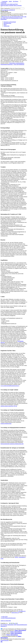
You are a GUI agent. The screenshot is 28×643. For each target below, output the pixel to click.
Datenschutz (10, 624)
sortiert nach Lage (5, 4)
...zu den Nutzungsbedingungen (8, 618)
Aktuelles (11, 5)
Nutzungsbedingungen (21, 624)
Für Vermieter (4, 624)
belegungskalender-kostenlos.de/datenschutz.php (12, 443)
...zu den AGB (4, 616)
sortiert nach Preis (13, 4)
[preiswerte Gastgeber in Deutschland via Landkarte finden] (14, 19)
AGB (14, 624)
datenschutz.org (15, 612)
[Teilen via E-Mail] (17, 623)
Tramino (4, 634)
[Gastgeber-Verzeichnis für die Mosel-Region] (8, 10)
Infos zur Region (18, 5)
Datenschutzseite (5, 640)
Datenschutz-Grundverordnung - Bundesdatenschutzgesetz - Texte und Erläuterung (12, 63)
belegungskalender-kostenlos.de (9, 636)
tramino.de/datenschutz (6, 423)
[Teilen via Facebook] (10, 623)
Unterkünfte (4, 1)
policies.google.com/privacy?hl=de (9, 406)
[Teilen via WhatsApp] (14, 623)
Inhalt (10, 1)
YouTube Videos (6, 631)
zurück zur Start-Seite (6, 620)
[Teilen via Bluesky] (11, 623)
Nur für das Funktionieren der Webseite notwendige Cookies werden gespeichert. (14, 629)
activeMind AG (22, 611)
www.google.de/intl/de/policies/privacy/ (10, 385)
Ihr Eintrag (15, 1)
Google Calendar (6, 633)
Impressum (3, 626)
